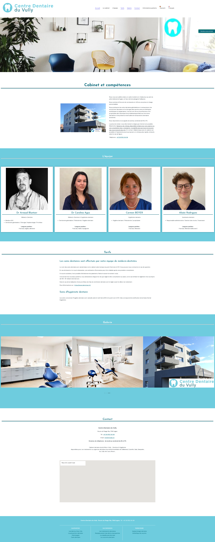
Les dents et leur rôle (75, 531)
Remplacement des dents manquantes (107, 533)
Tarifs (122, 8)
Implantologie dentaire (139, 531)
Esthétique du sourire (139, 533)
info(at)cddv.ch (109, 438)
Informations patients (150, 8)
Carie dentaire (75, 537)
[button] (3, 362)
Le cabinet (106, 8)
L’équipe (115, 8)
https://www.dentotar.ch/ (82, 285)
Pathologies (75, 535)
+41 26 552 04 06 (122, 137)
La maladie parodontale (107, 535)
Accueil (97, 8)
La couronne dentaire (107, 537)
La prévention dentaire (75, 533)
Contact (137, 8)
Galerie (129, 8)
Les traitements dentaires (107, 531)
